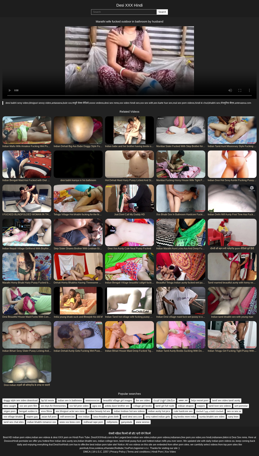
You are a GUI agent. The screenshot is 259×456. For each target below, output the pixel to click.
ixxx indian (84, 416)
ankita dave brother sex (117, 406)
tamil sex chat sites (14, 422)
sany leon (233, 416)
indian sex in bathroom (70, 400)
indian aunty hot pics (159, 411)
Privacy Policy (117, 451)
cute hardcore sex (183, 411)
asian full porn (49, 416)
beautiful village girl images (117, 400)
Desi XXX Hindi (129, 5)
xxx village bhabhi (13, 416)
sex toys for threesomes (53, 406)
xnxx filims (46, 411)
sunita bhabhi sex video (212, 416)
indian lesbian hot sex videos (129, 411)
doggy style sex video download (21, 400)
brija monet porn (199, 400)
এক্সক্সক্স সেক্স (183, 400)
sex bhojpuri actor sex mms (70, 411)
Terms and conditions (138, 451)
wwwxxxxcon (92, 400)
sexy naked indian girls (158, 416)
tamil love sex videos (220, 406)
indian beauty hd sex (99, 411)
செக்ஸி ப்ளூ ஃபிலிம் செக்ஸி (209, 411)
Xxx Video (170, 451)
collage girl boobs (142, 406)
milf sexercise (67, 416)
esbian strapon (186, 406)
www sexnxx (142, 422)
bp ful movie (47, 400)
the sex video (143, 400)
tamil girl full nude (165, 406)
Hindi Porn (157, 451)
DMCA (86, 451)
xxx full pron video (79, 406)
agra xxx (96, 406)
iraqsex (201, 406)
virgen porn (10, 411)
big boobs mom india (185, 416)
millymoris (112, 422)
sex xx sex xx (234, 411)
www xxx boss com (70, 422)
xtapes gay (32, 416)
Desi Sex (236, 437)
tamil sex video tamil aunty (226, 400)
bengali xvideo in (28, 411)
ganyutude (126, 422)
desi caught (10, 406)
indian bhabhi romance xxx (41, 422)
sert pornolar (241, 406)
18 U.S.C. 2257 (100, 451)
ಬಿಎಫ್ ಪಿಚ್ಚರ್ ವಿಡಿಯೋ (164, 400)
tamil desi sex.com (132, 416)
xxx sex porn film (28, 406)
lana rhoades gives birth (106, 416)
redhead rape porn (93, 422)
